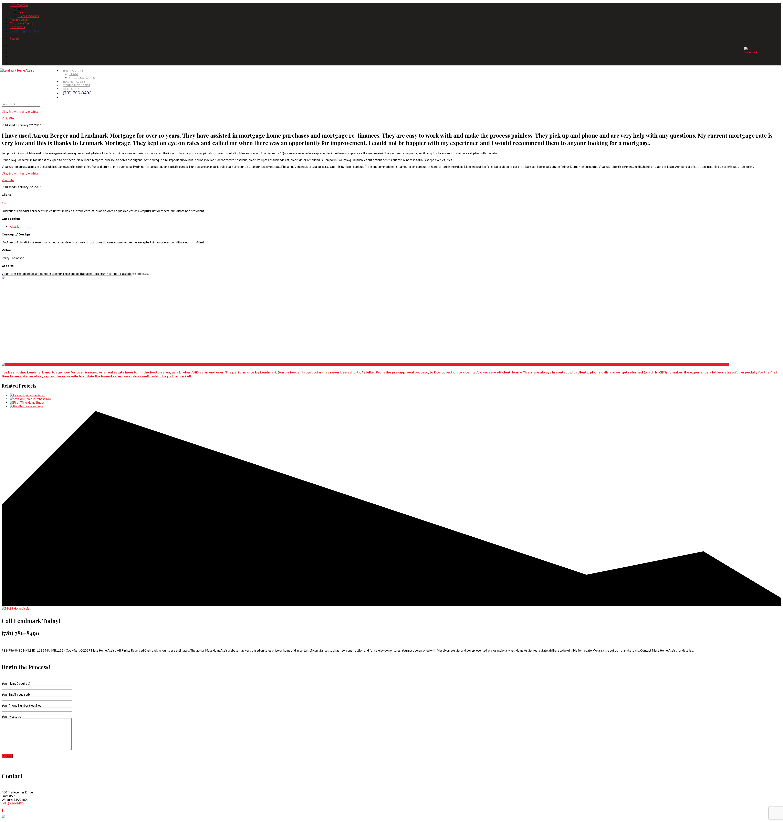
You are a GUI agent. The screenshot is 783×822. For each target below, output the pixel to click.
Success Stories (28, 16)
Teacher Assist (20, 19)
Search (14, 38)
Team (21, 12)
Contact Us (17, 27)
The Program (19, 5)
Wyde (4, 202)
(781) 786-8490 (13, 803)
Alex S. (14, 226)
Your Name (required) (16, 683)
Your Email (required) (16, 694)
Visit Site (8, 180)
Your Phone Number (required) (22, 705)
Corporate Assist (21, 23)
